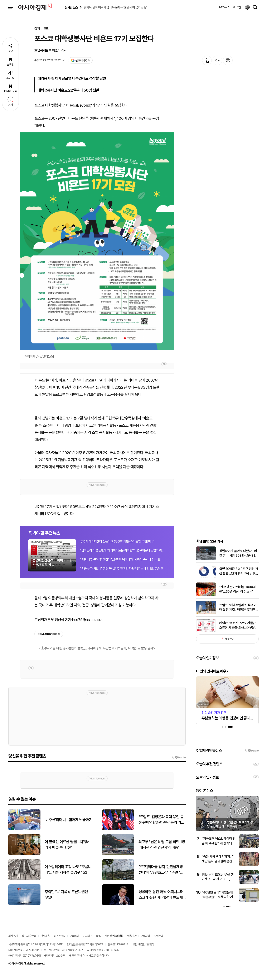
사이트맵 (158, 936)
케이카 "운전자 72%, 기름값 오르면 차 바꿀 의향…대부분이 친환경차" (238, 625)
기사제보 (87, 936)
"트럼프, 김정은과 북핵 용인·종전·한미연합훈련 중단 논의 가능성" (161, 819)
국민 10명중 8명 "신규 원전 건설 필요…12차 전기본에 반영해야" (238, 571)
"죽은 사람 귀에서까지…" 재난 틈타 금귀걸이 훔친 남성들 (219, 861)
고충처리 (145, 936)
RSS (98, 936)
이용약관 (131, 936)
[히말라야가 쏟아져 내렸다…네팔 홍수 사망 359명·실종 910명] (206, 559)
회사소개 (13, 936)
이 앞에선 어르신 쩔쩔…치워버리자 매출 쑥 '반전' (67, 844)
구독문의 (74, 936)
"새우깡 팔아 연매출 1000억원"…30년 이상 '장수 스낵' (237, 589)
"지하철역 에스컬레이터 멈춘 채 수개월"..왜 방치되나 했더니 (219, 843)
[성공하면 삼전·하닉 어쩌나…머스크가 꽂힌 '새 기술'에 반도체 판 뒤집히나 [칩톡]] (118, 904)
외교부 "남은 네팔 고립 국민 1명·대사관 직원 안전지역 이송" (162, 844)
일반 (46, 28)
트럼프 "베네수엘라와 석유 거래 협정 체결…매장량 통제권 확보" (238, 607)
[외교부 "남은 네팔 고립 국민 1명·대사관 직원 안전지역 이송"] (118, 854)
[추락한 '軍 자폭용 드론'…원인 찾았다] (24, 904)
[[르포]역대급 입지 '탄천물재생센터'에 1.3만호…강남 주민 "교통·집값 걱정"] (118, 879)
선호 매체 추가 (82, 60)
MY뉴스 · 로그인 (230, 7)
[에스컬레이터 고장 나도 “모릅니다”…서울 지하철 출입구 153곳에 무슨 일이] (24, 879)
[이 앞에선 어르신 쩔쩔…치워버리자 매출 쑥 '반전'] (24, 854)
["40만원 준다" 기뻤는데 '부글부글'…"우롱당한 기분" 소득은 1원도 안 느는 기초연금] (249, 900)
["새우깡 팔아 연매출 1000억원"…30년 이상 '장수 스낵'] (206, 595)
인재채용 (45, 936)
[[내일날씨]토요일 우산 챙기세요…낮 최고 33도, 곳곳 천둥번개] (249, 882)
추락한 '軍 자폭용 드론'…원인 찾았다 (66, 894)
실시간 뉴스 (71, 7)
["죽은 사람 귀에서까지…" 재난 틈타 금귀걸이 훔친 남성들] (249, 864)
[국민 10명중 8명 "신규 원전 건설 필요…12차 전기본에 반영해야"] (206, 577)
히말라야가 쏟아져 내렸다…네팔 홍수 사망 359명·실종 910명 (238, 553)
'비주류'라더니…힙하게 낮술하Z (68, 819)
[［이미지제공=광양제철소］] (97, 241)
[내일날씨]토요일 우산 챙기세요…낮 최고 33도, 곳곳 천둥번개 (218, 879)
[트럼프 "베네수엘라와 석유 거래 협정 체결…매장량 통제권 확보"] (206, 613)
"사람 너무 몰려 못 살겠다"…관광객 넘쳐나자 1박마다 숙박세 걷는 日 (120, 559)
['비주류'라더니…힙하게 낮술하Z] (24, 829)
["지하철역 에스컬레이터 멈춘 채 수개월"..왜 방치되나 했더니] (249, 847)
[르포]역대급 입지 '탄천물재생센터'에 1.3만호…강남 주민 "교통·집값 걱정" (161, 869)
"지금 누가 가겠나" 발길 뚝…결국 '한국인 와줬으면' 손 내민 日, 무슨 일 (121, 568)
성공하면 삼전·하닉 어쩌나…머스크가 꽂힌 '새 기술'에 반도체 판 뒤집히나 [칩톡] (161, 894)
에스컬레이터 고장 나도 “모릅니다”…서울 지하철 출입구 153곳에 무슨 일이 (68, 869)
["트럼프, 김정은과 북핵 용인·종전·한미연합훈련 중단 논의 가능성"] (118, 829)
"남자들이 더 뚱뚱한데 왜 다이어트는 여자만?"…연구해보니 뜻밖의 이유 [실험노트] (123, 550)
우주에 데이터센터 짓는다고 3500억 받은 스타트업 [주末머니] (117, 541)
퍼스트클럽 (59, 936)
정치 (37, 28)
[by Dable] (179, 757)
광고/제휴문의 (29, 936)
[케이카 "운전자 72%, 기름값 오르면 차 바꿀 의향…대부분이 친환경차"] (206, 631)
